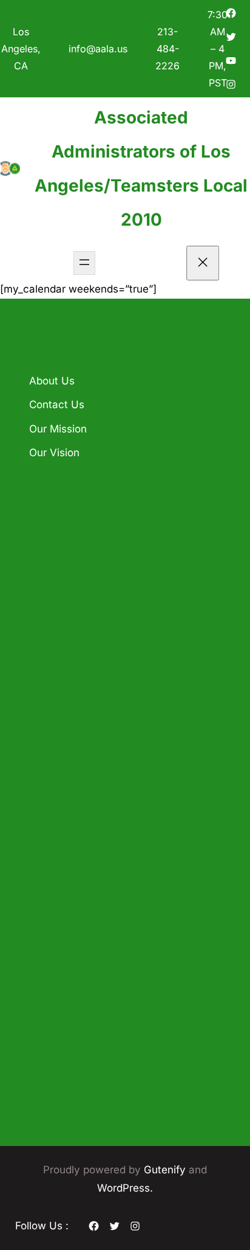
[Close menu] (203, 263)
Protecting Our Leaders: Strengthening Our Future (119, 695)
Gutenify (166, 1170)
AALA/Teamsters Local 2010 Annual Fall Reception (123, 562)
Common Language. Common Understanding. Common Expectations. (121, 629)
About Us (52, 381)
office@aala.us (85, 884)
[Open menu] (84, 263)
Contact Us (56, 404)
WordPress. (125, 1188)
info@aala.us (98, 49)
